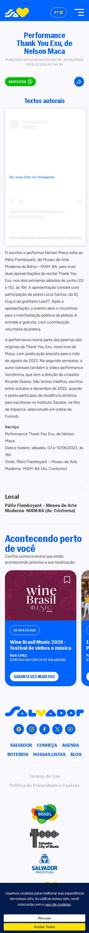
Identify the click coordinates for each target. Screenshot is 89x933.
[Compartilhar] (79, 82)
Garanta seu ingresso (34, 676)
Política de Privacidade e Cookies (44, 785)
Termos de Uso (44, 776)
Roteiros (17, 754)
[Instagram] (31, 729)
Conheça (47, 745)
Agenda (70, 745)
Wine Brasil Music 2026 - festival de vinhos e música (40, 645)
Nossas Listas (49, 754)
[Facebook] (44, 729)
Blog (76, 754)
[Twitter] (57, 729)
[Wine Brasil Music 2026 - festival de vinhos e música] (40, 595)
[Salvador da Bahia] (17, 12)
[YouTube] (70, 729)
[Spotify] (19, 729)
